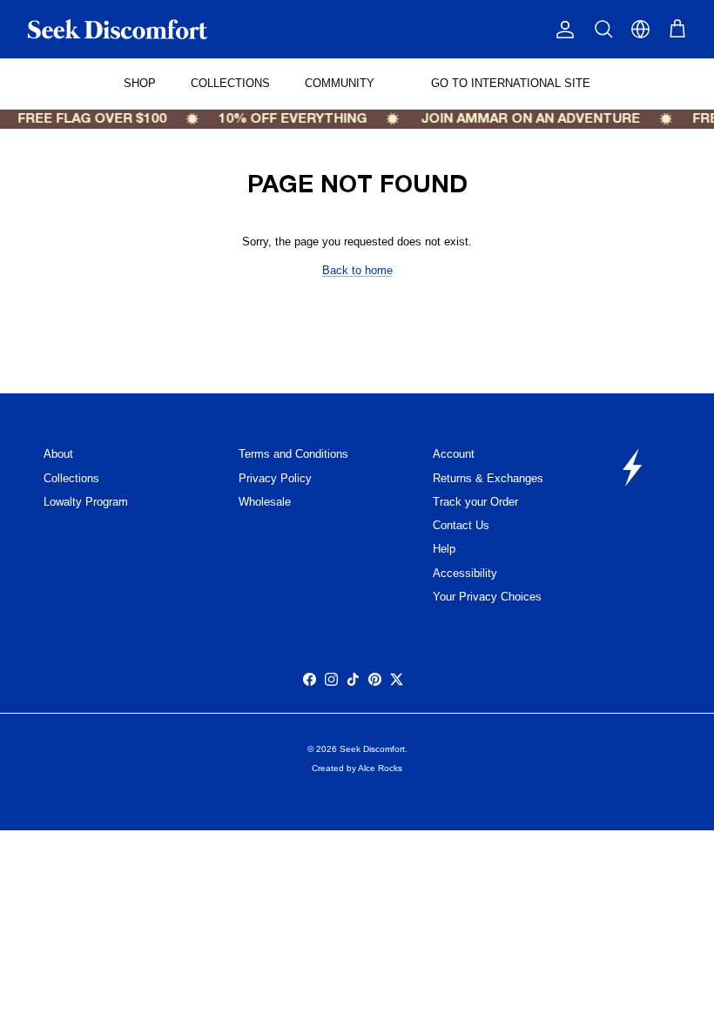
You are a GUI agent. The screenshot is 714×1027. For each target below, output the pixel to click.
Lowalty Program (86, 501)
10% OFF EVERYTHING (288, 119)
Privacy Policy (275, 478)
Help (444, 548)
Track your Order (475, 501)
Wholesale (265, 501)
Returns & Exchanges (488, 478)
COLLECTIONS (230, 83)
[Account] (562, 29)
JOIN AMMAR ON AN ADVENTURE (527, 119)
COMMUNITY (339, 83)
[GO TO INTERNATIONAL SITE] (640, 29)
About (58, 453)
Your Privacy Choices (487, 596)
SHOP (140, 83)
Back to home (357, 270)
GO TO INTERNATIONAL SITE (509, 83)
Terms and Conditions (293, 453)
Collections (71, 478)
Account (454, 453)
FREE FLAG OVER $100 (88, 119)
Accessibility (465, 573)
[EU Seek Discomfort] (117, 29)
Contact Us (461, 525)
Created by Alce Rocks (357, 768)
